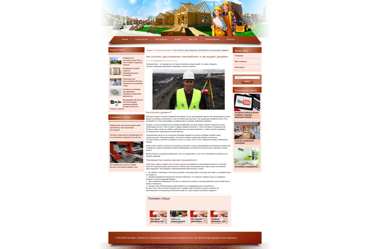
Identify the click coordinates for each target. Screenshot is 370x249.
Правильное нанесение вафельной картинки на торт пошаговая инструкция (125, 127)
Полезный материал (163, 50)
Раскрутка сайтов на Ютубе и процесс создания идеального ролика (247, 115)
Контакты (240, 67)
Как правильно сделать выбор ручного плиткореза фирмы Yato (124, 166)
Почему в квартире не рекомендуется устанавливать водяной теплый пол (126, 136)
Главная (124, 39)
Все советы (241, 61)
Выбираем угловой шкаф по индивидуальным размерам (131, 71)
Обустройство (161, 39)
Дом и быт (193, 39)
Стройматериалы (212, 39)
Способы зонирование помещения (244, 142)
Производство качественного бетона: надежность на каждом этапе (133, 82)
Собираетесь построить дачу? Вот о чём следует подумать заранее (133, 61)
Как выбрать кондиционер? (246, 167)
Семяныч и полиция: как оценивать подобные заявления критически (132, 92)
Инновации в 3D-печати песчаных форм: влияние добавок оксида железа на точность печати (126, 104)
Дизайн (177, 39)
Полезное (231, 39)
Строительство (141, 39)
